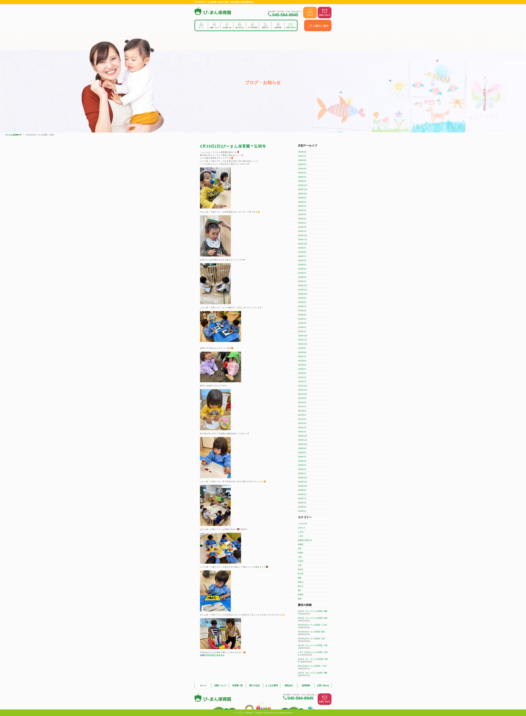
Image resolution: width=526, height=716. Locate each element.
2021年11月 (302, 390)
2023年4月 (302, 319)
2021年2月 (302, 428)
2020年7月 (302, 457)
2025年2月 (302, 227)
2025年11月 (302, 189)
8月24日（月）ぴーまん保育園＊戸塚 (313, 645)
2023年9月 (302, 298)
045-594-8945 (285, 14)
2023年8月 (302, 302)
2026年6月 (302, 160)
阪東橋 (300, 594)
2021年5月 (302, 415)
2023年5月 (302, 315)
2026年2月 (302, 177)
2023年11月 (302, 290)
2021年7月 (302, 407)
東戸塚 (300, 574)
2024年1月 (302, 281)
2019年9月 (302, 490)
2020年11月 (302, 440)
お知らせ (301, 528)
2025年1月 (302, 231)
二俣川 (300, 536)
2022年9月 (302, 348)
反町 (299, 549)
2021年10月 (302, 394)
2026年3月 (302, 173)
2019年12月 (302, 478)
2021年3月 (302, 423)
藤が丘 (300, 586)
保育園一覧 (237, 685)
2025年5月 (302, 214)
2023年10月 (302, 294)
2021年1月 (302, 432)
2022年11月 (302, 340)
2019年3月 (302, 507)
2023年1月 (302, 331)
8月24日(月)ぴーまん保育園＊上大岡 (312, 625)
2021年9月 (302, 398)
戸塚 (299, 565)
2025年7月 (302, 206)
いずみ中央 (302, 524)
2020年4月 (302, 461)
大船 (299, 557)
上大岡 (300, 532)
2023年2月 (302, 327)
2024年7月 (302, 256)
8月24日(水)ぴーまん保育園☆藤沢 (311, 632)
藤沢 (299, 590)
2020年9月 (302, 448)
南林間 (300, 544)
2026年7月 (302, 156)
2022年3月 (302, 373)
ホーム (203, 685)
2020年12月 (302, 436)
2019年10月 (302, 486)
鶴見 (299, 599)
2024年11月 (302, 240)
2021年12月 (302, 386)
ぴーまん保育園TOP (13, 135)
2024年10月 (302, 244)
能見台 (300, 582)
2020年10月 (302, 444)
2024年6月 (302, 260)
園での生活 (254, 685)
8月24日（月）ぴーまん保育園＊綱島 (313, 611)
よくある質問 (271, 685)
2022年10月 (302, 344)
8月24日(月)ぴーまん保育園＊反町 (311, 639)
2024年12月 (302, 235)
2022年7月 (302, 356)
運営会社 (289, 685)
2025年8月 (302, 202)
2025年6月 (302, 210)
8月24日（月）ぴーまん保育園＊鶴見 (313, 618)
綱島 (299, 578)
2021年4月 (302, 419)
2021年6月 (302, 411)
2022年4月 (302, 369)
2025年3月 (302, 223)
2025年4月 (302, 219)
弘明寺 (300, 561)
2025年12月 (302, 185)
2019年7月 (302, 498)
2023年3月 (302, 323)
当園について (220, 685)
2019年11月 (302, 482)
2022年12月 (302, 336)
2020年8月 (302, 453)
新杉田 (300, 569)
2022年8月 (302, 352)
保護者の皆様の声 (305, 540)
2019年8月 (302, 494)
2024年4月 (302, 269)
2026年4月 (302, 169)
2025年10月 (302, 194)
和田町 (300, 553)
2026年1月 (302, 181)
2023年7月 (302, 306)
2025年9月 (302, 198)
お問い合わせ (323, 685)
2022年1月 (302, 382)
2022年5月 (302, 365)
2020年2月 (302, 469)
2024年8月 (302, 252)
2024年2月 (302, 277)
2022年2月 (302, 377)
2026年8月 (302, 152)
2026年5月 (302, 164)
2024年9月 (302, 248)
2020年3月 (302, 465)
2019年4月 (302, 503)
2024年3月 (302, 273)
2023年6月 (302, 311)
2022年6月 (302, 361)
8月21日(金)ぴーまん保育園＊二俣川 (312, 666)
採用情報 (306, 685)
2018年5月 (302, 511)
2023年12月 (302, 286)
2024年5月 (302, 265)
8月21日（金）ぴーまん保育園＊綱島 (313, 673)
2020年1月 (302, 473)
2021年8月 (302, 402)
